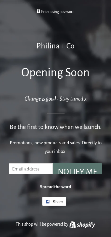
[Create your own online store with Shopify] (82, 224)
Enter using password (58, 12)
